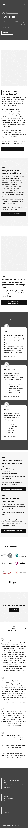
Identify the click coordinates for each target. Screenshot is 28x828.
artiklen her (11, 203)
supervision (10, 757)
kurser (18, 757)
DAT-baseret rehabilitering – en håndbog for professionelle (12, 178)
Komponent (15, 484)
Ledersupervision (13, 386)
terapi (24, 755)
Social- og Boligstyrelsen (16, 482)
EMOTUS (5, 4)
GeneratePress (21, 825)
